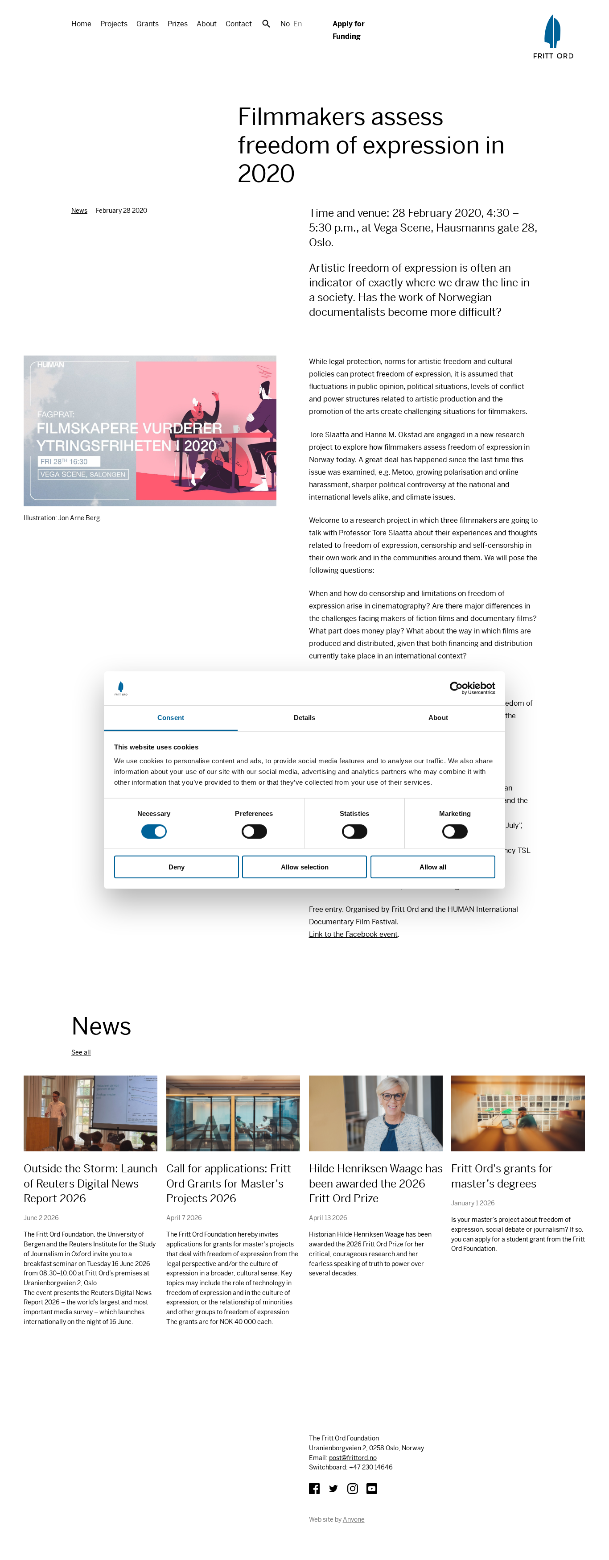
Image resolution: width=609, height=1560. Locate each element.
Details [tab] (305, 717)
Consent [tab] (170, 717)
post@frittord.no (353, 1458)
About (207, 24)
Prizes (178, 24)
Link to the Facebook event (353, 934)
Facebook (314, 1488)
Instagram (352, 1488)
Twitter (333, 1488)
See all (81, 1052)
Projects (114, 24)
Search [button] (266, 23)
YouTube (371, 1488)
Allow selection (305, 867)
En (297, 24)
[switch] (254, 831)
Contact (239, 24)
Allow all (433, 867)
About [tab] (438, 717)
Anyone (354, 1519)
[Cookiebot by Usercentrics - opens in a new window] (456, 688)
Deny (177, 867)
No (285, 24)
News (79, 211)
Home (81, 24)
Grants (147, 24)
